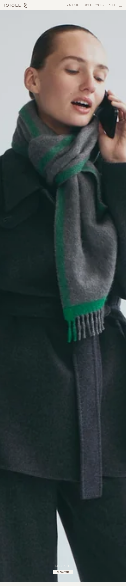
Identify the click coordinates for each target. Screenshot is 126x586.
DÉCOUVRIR (63, 572)
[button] (73, 5)
